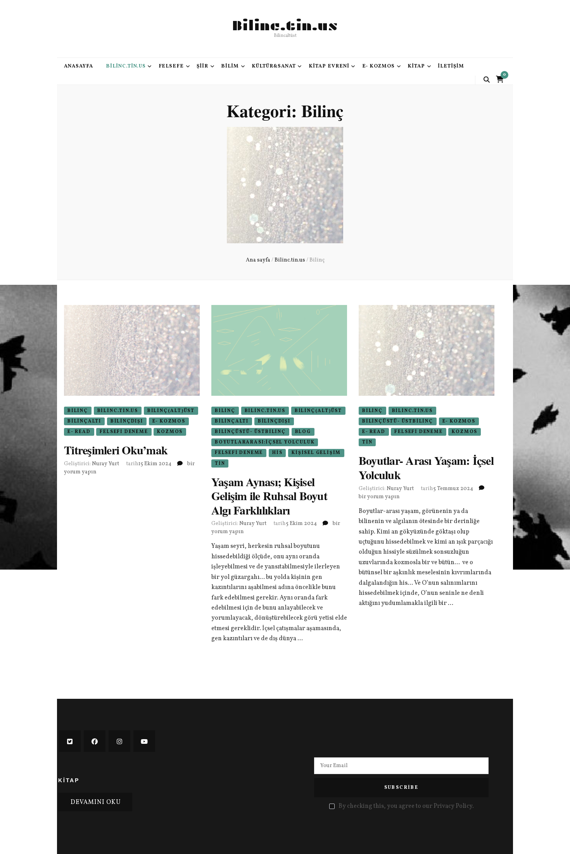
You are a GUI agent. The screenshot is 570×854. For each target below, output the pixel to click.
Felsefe (171, 66)
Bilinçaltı (84, 421)
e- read (79, 432)
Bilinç (77, 411)
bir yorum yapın (379, 497)
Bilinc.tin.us (285, 25)
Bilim (230, 66)
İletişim (451, 66)
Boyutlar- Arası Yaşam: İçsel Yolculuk (426, 467)
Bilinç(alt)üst (171, 411)
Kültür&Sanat (274, 66)
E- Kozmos (378, 66)
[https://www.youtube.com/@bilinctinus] (144, 741)
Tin (220, 464)
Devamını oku (96, 802)
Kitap (416, 66)
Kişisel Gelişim (316, 453)
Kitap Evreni (329, 66)
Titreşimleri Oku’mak (116, 449)
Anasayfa (78, 66)
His (277, 453)
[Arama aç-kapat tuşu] (487, 79)
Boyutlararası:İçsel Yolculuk (264, 442)
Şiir (202, 66)
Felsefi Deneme (124, 432)
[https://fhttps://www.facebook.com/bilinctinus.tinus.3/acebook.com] (94, 741)
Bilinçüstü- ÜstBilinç (250, 432)
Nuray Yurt (105, 464)
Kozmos (170, 432)
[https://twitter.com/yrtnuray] (70, 741)
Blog (303, 432)
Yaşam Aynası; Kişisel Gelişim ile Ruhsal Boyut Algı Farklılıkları (269, 495)
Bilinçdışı (127, 421)
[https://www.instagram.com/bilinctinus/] (119, 741)
